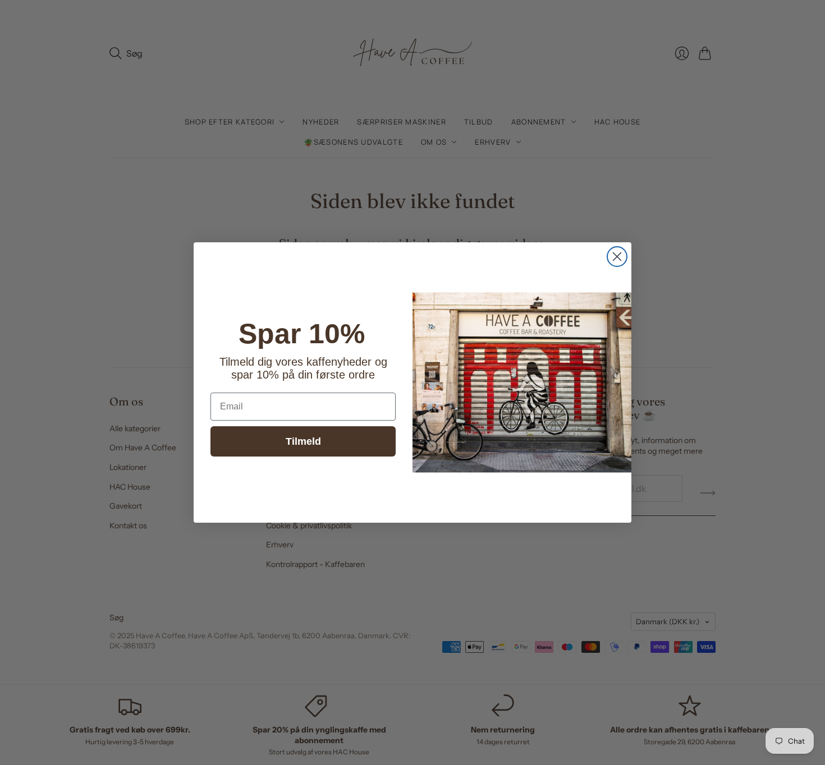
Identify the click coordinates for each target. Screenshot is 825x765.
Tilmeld (303, 441)
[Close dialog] (617, 256)
